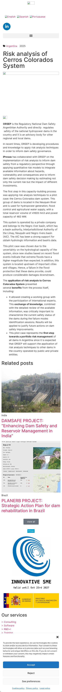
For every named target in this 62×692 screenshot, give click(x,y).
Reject (31, 673)
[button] (57, 637)
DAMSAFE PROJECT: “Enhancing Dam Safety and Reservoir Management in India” (29, 428)
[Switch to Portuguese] (37, 16)
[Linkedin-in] (7, 26)
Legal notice (45, 688)
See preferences (31, 681)
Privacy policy (32, 688)
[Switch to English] (10, 16)
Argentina (11, 45)
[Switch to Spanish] (22, 16)
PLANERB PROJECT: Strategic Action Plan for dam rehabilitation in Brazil (31, 505)
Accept (31, 664)
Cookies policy (18, 688)
